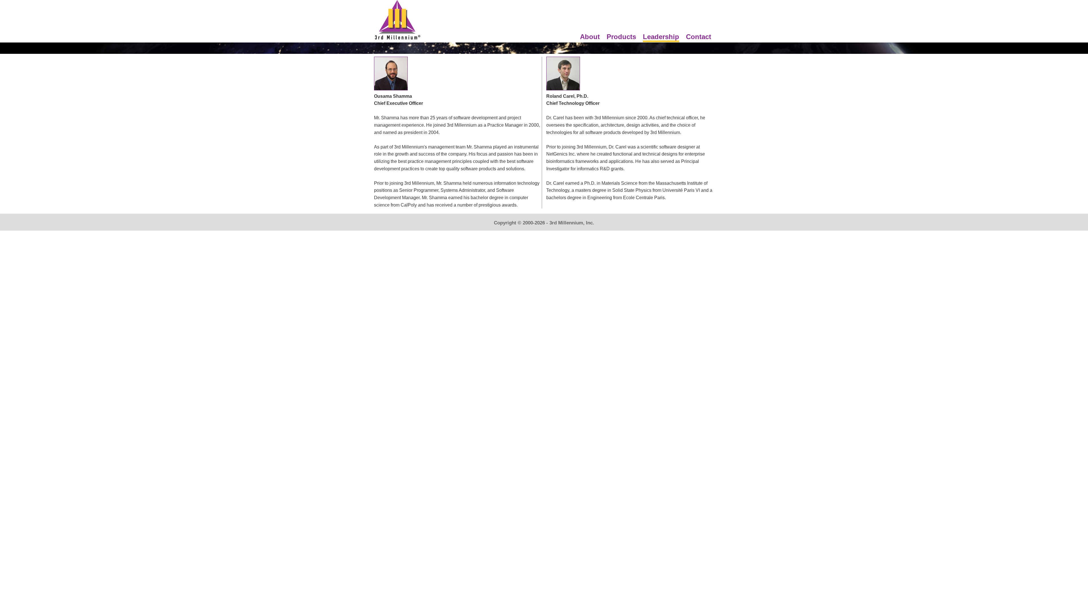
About (590, 37)
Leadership (661, 37)
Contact (698, 37)
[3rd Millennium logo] (397, 38)
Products (621, 37)
